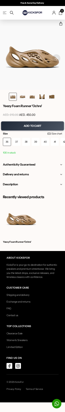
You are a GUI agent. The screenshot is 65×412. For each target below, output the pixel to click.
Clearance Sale (14, 333)
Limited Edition (14, 347)
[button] (59, 23)
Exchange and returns (18, 301)
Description (10, 184)
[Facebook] (9, 366)
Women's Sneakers (17, 340)
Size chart (56, 133)
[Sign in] (54, 12)
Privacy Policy (13, 388)
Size (32, 133)
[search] (12, 13)
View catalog (5, 12)
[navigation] (13, 97)
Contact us (12, 315)
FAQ (8, 308)
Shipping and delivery (17, 295)
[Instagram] (18, 366)
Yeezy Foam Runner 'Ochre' (17, 241)
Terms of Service (34, 388)
